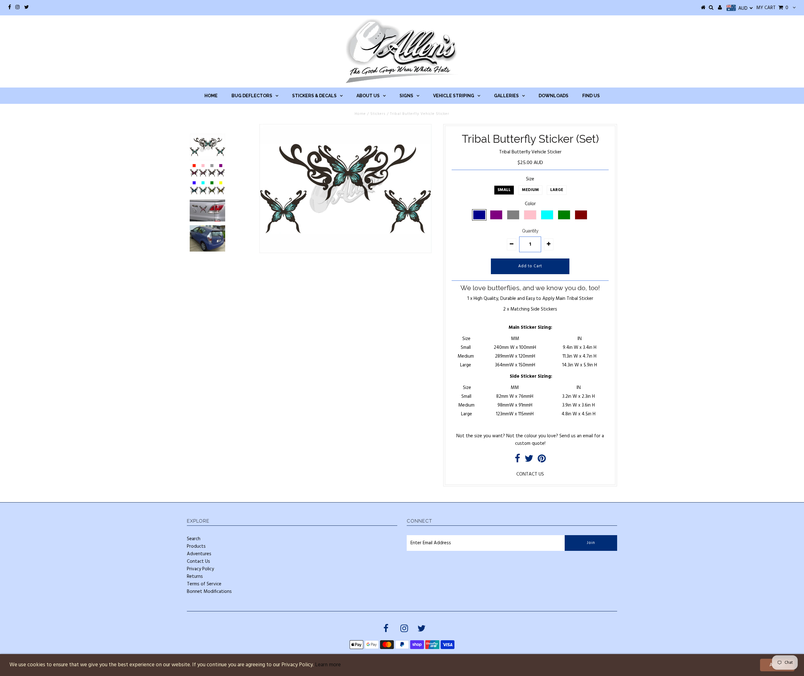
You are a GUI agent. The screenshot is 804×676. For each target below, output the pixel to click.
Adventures (199, 554)
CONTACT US (530, 474)
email (588, 436)
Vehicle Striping (453, 95)
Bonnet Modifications (209, 591)
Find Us (591, 95)
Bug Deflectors (251, 95)
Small (504, 190)
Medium (530, 190)
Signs (406, 95)
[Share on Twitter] (528, 460)
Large (556, 190)
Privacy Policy (200, 569)
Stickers (378, 114)
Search (193, 539)
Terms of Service (204, 584)
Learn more (328, 665)
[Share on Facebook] (517, 460)
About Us (368, 95)
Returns (195, 576)
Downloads (553, 95)
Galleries (506, 95)
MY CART (772, 8)
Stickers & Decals (314, 95)
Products (196, 546)
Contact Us (198, 561)
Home (211, 95)
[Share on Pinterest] (542, 460)
